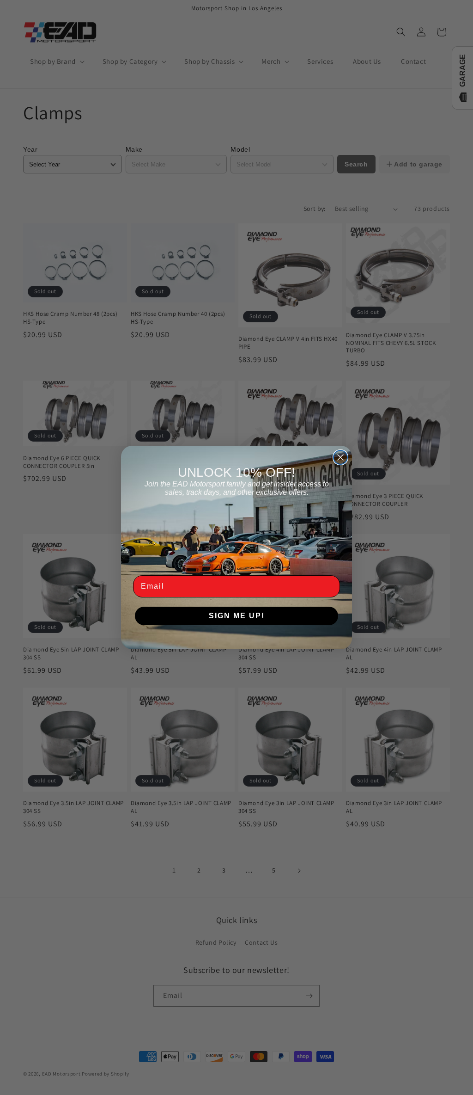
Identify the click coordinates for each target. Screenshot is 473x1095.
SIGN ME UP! (237, 616)
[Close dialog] (340, 457)
